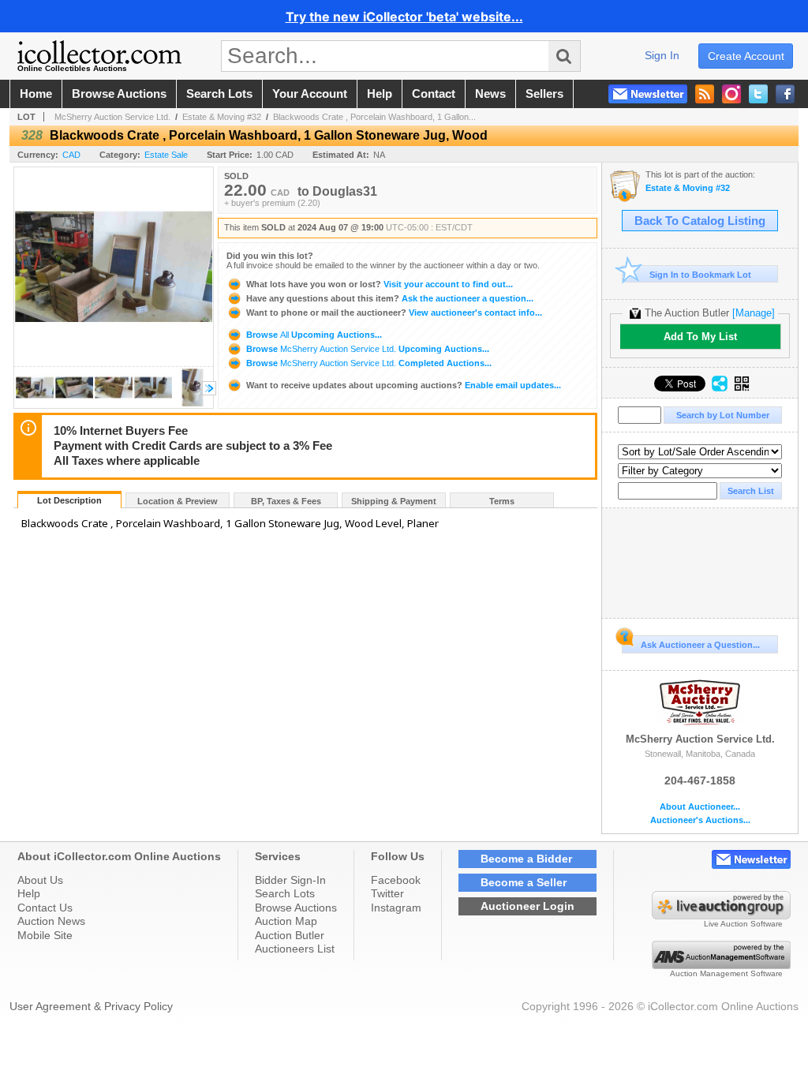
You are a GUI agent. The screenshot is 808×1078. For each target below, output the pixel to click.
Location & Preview (177, 501)
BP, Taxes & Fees (286, 501)
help (379, 94)
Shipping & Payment (393, 501)
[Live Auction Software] (721, 915)
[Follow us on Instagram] (731, 93)
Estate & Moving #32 (221, 117)
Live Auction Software (743, 923)
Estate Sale (166, 154)
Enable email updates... (403, 385)
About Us (40, 880)
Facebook (396, 880)
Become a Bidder (526, 858)
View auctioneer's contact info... (394, 312)
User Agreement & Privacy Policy (91, 1006)
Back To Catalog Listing (699, 221)
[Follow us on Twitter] (758, 93)
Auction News (51, 921)
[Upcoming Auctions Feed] (704, 93)
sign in (662, 55)
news (490, 94)
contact (433, 94)
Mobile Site (45, 935)
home (36, 94)
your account (309, 94)
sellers (544, 94)
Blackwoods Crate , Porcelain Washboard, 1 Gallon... (374, 117)
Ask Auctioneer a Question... (700, 644)
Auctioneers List (295, 948)
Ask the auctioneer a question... (389, 298)
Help (28, 893)
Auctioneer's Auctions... (700, 820)
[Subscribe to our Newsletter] (647, 93)
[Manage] (753, 313)
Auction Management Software (726, 973)
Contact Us (45, 907)
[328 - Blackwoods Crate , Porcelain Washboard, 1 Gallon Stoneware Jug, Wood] (34, 404)
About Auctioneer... (700, 807)
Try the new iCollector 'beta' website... (404, 16)
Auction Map (286, 921)
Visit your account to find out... (379, 284)
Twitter (387, 893)
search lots (219, 94)
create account (746, 56)
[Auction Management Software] (721, 965)
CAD (71, 154)
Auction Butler (289, 935)
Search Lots (285, 893)
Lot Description (69, 500)
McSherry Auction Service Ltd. (112, 117)
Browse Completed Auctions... (368, 363)
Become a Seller (524, 882)
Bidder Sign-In (290, 880)
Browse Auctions (296, 907)
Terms (501, 501)
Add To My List (700, 336)
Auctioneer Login (527, 906)
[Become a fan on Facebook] (785, 93)
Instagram (396, 907)
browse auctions (119, 94)
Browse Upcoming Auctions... (313, 334)
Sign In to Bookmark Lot (700, 274)
